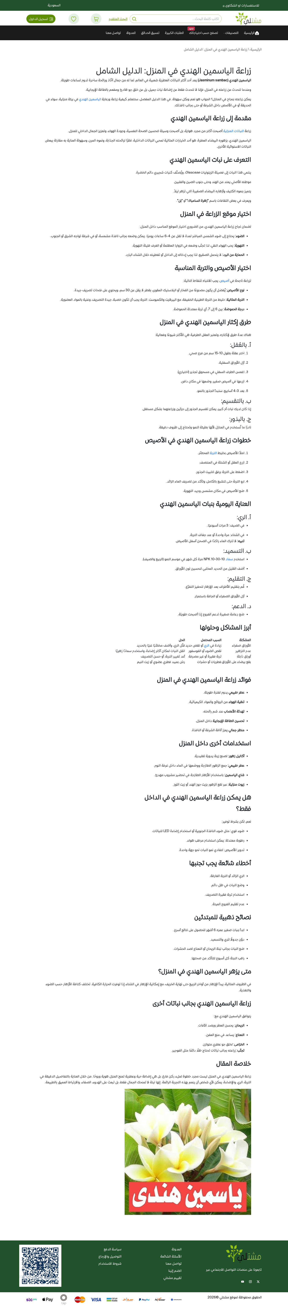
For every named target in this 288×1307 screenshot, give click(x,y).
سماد (229, 559)
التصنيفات (231, 33)
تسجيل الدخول (38, 19)
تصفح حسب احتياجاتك (203, 33)
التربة (213, 453)
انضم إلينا (175, 1270)
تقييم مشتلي (172, 1278)
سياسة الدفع (112, 1249)
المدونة (131, 33)
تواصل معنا (113, 33)
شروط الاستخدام (109, 1263)
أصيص (224, 280)
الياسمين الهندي (90, 99)
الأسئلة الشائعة (171, 1256)
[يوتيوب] (242, 1281)
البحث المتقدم (118, 19)
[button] (96, 18)
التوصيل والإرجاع (109, 1256)
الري (206, 645)
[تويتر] (258, 1281)
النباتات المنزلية (233, 131)
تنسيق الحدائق (150, 33)
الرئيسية (249, 33)
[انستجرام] (250, 1281)
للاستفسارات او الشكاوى (242, 5)
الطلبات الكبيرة (174, 33)
